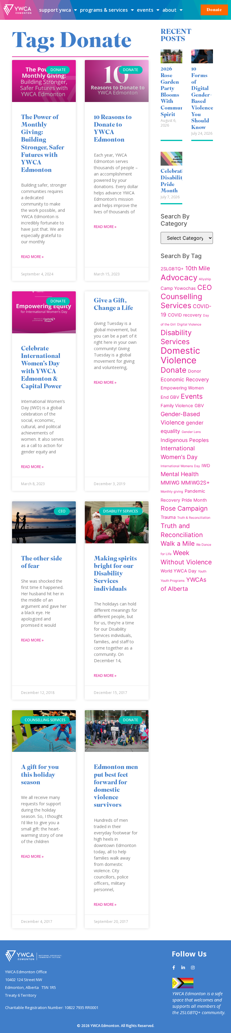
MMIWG (170, 482)
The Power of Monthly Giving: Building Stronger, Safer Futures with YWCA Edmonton (42, 144)
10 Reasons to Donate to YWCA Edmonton (113, 129)
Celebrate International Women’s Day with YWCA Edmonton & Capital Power (41, 368)
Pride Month (194, 500)
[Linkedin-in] (183, 967)
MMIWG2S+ (195, 482)
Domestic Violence (180, 355)
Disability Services (176, 337)
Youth (202, 571)
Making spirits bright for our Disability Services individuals (115, 574)
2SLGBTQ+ (172, 269)
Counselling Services (181, 301)
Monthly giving (172, 492)
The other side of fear (41, 563)
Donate (173, 369)
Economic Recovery (185, 379)
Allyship (205, 279)
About (169, 10)
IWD (206, 465)
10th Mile (197, 268)
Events (145, 10)
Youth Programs (173, 581)
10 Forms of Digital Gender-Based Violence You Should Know (202, 98)
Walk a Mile (178, 543)
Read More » (32, 256)
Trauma (168, 517)
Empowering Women (182, 388)
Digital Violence (189, 324)
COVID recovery (185, 315)
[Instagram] (193, 967)
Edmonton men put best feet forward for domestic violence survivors (116, 786)
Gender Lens (191, 432)
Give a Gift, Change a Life (113, 305)
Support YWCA (55, 10)
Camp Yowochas (178, 288)
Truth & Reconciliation (193, 518)
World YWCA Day (178, 571)
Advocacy (179, 277)
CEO (204, 287)
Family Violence (177, 405)
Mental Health (180, 474)
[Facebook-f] (173, 967)
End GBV (170, 397)
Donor (194, 371)
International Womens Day (180, 466)
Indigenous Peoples (185, 440)
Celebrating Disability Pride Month (175, 181)
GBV (199, 405)
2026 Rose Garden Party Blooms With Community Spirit (175, 92)
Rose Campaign (184, 508)
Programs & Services (104, 10)
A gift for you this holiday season (40, 775)
